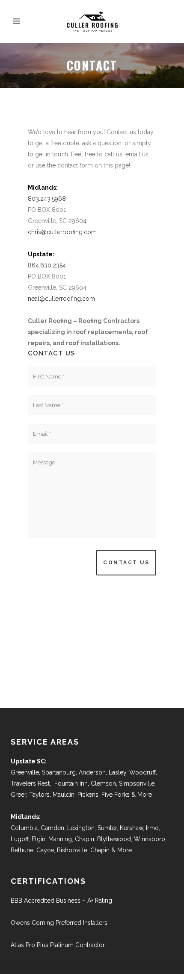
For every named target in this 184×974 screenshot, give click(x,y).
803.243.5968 (47, 198)
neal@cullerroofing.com (61, 298)
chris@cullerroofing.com (62, 232)
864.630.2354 (47, 265)
